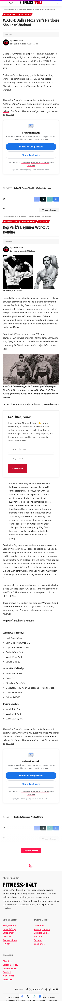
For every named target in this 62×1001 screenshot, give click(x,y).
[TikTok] (50, 989)
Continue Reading (31, 850)
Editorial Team (18, 41)
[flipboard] (57, 989)
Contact (7, 972)
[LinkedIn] (53, 989)
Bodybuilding (9, 925)
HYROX (6, 943)
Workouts (26, 14)
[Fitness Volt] (31, 3)
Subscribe (17, 468)
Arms (6, 14)
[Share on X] (28, 997)
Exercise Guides (41, 932)
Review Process (10, 968)
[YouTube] (34, 989)
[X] (30, 989)
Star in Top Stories (31, 155)
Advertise (7, 979)
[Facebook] (27, 989)
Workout (47, 188)
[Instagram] (42, 989)
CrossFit (7, 936)
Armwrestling (10, 940)
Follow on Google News (31, 146)
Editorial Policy (10, 964)
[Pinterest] (46, 989)
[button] (5, 3)
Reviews (38, 940)
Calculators (39, 943)
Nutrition (38, 936)
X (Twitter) (45, 162)
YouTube (31, 165)
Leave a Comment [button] (50, 210)
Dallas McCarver (20, 188)
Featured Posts (11, 221)
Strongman (8, 932)
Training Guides (42, 929)
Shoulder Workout (35, 188)
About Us (7, 961)
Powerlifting (9, 929)
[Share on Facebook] (22, 997)
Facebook (25, 162)
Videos (15, 14)
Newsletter (8, 975)
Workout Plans (28, 221)
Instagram (35, 162)
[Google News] (39, 989)
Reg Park (17, 817)
